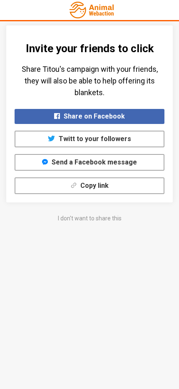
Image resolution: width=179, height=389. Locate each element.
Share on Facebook (93, 116)
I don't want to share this (90, 218)
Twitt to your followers (94, 139)
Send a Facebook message (93, 162)
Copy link (94, 185)
